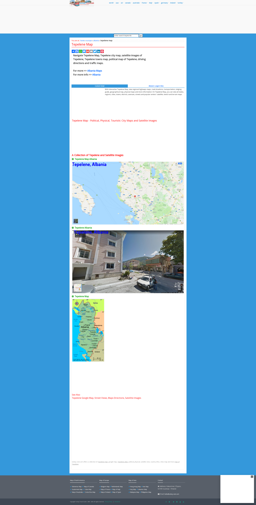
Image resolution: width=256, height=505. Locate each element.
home (82, 40)
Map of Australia (77, 492)
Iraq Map (133, 489)
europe (89, 40)
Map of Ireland (105, 492)
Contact (160, 480)
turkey (180, 3)
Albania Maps (94, 70)
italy (150, 3)
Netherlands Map (117, 486)
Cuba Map (88, 489)
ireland (172, 3)
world (111, 3)
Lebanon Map (142, 489)
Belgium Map (105, 486)
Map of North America (77, 480)
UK (122, 3)
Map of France (105, 489)
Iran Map (145, 486)
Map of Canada (89, 486)
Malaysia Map (134, 492)
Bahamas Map (77, 486)
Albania (96, 74)
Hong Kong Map (135, 486)
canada (127, 3)
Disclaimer (117, 501)
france (144, 3)
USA (117, 3)
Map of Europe (104, 480)
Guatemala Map (77, 489)
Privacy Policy (108, 501)
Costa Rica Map (90, 492)
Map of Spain (116, 492)
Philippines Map (146, 492)
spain (156, 3)
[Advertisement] (128, 19)
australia (136, 3)
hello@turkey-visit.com (171, 494)
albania (96, 40)
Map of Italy (116, 489)
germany (164, 3)
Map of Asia (132, 480)
